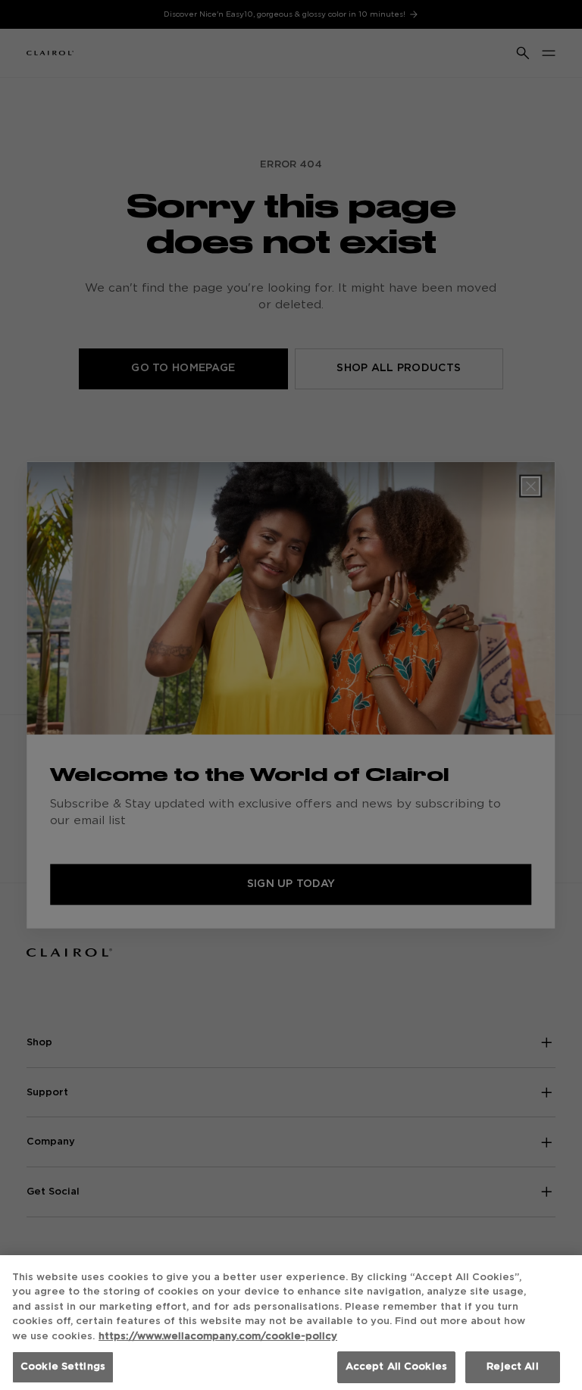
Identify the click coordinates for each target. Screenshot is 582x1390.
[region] (291, 1322)
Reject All (512, 1367)
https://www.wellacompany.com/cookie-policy (218, 1337)
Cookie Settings (62, 1367)
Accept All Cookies (396, 1367)
